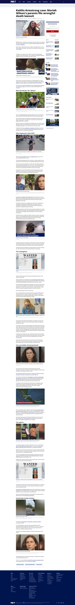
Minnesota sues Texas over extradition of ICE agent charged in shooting (49, 58)
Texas (39, 124)
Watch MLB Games (32, 590)
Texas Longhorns (13, 587)
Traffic (12, 575)
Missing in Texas (40, 579)
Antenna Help (49, 583)
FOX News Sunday (13, 579)
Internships (48, 579)
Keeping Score (22, 575)
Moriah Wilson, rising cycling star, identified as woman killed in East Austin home (28, 151)
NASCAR (12, 590)
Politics (12, 577)
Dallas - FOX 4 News (23, 587)
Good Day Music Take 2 (32, 580)
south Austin (31, 412)
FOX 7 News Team (50, 577)
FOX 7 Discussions (40, 580)
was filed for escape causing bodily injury (35, 560)
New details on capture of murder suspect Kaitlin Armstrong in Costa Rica (27, 440)
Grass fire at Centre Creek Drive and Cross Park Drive (49, 114)
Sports (12, 586)
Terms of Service (53, 36)
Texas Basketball (13, 591)
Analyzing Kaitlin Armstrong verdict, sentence (23, 75)
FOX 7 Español (31, 576)
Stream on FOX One (33, 586)
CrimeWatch (40, 574)
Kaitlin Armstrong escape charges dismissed (23, 551)
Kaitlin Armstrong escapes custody (21, 516)
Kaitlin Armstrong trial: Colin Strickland (22, 237)
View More (57, 39)
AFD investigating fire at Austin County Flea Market (49, 103)
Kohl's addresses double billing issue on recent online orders (50, 42)
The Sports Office (31, 577)
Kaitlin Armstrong (30, 18)
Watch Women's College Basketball (32, 595)
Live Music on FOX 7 (23, 577)
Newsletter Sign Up (50, 576)
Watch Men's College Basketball (32, 594)
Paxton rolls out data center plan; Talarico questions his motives (54, 65)
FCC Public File (49, 581)
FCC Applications (49, 582)
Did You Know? (58, 581)
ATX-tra (39, 581)
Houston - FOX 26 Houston (24, 588)
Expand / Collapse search (63, 1)
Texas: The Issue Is (41, 577)
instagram (60, 603)
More (51, 1)
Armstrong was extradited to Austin (23, 489)
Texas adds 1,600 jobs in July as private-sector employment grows (55, 83)
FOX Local (31, 573)
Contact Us (48, 575)
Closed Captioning (49, 580)
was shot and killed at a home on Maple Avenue (28, 156)
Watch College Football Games (32, 589)
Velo (42, 116)
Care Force (39, 578)
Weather (58, 573)
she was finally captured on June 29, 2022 (24, 446)
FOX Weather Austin (32, 578)
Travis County (18, 48)
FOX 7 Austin (25, 18)
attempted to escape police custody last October (31, 521)
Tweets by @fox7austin (50, 128)
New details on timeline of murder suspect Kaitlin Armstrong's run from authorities (29, 479)
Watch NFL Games (31, 587)
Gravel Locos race (20, 125)
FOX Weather (58, 580)
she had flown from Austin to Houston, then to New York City (30, 374)
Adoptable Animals (22, 578)
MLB (11, 589)
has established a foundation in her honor (31, 128)
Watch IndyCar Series (32, 592)
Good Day (22, 573)
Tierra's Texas (31, 575)
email (63, 603)
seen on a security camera (25, 418)
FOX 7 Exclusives (41, 573)
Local (11, 574)
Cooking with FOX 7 (22, 576)
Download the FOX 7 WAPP (59, 576)
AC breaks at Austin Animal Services (49, 99)
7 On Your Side (40, 575)
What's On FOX (49, 574)
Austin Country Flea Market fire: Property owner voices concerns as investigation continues (49, 50)
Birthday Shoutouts (22, 574)
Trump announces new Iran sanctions (50, 107)
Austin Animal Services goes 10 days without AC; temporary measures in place (50, 46)
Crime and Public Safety (30, 564)
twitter (58, 603)
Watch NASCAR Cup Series (33, 591)
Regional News (23, 586)
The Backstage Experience (32, 581)
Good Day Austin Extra (32, 579)
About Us (49, 573)
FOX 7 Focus (40, 576)
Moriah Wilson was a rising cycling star (28, 114)
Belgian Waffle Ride (19, 120)
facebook (56, 603)
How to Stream (31, 574)
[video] (57, 100)
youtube (61, 603)
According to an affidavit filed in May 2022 (24, 197)
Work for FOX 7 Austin (50, 578)
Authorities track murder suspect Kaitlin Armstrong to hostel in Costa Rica (28, 405)
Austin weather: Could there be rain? (50, 111)
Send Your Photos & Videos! (59, 578)
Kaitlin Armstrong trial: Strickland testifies (22, 191)
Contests (21, 579)
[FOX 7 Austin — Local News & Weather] (13, 2)
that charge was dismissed (29, 495)
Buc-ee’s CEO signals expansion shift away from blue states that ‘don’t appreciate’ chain (49, 54)
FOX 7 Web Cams (58, 579)
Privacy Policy (53, 35)
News (12, 573)
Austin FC (12, 588)
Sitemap (12, 580)
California (26, 120)
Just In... (47, 39)
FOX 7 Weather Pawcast (59, 574)
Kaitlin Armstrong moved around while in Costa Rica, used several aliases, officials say (29, 363)
